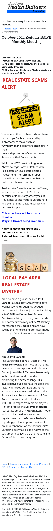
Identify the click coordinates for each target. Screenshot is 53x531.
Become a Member (19, 464)
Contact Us (26, 467)
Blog (15, 28)
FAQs (4, 467)
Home (8, 28)
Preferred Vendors (39, 464)
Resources (14, 467)
